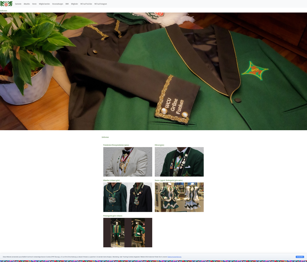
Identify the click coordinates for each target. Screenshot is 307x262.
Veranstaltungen (57, 3)
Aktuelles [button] (27, 3)
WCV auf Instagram (100, 3)
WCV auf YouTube (86, 3)
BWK (67, 3)
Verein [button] (34, 3)
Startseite (18, 3)
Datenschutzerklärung (174, 257)
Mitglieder (74, 3)
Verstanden (300, 257)
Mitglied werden (44, 3)
